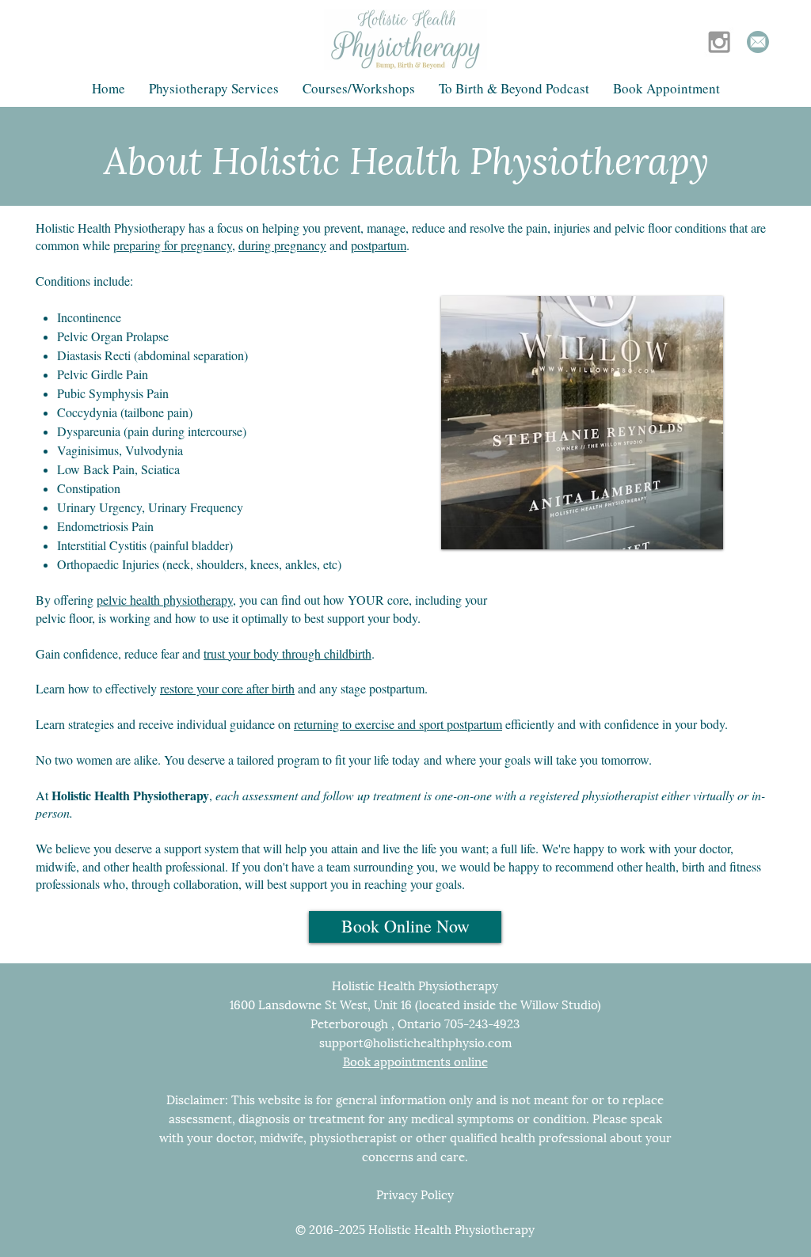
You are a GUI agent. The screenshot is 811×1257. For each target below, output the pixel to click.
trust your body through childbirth (287, 653)
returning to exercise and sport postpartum (398, 724)
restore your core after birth (227, 688)
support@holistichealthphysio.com (415, 1041)
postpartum (378, 245)
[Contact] (758, 42)
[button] (214, 89)
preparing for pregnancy (172, 245)
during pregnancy (282, 245)
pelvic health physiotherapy (165, 599)
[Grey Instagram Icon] (719, 42)
